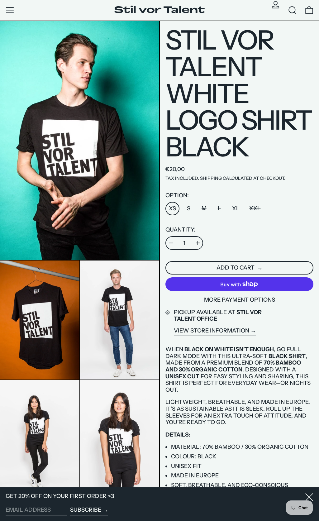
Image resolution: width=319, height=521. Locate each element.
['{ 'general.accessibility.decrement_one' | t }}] (171, 243)
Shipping (211, 178)
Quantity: (180, 230)
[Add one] (198, 243)
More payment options (239, 300)
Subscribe (85, 509)
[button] (292, 10)
